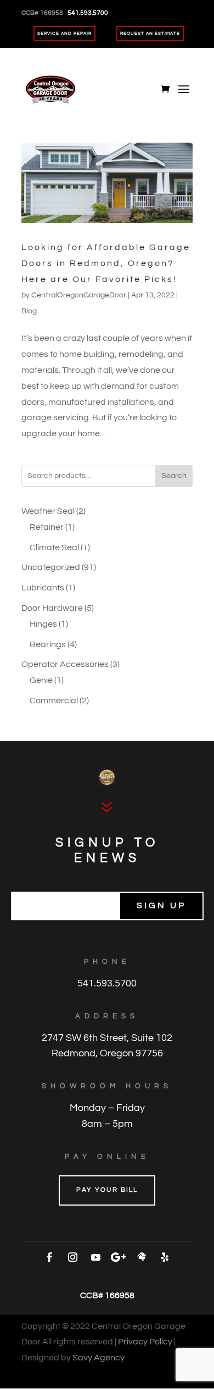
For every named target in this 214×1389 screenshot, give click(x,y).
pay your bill (107, 1189)
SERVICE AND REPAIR (64, 33)
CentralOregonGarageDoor (78, 295)
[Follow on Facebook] (49, 1257)
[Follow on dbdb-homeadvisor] (141, 1257)
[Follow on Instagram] (72, 1257)
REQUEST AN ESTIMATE (150, 33)
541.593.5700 (107, 983)
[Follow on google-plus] (118, 1257)
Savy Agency (98, 1357)
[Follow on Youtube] (95, 1257)
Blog (29, 311)
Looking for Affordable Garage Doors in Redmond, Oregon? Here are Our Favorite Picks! (105, 263)
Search (174, 476)
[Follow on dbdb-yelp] (164, 1257)
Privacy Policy (145, 1341)
